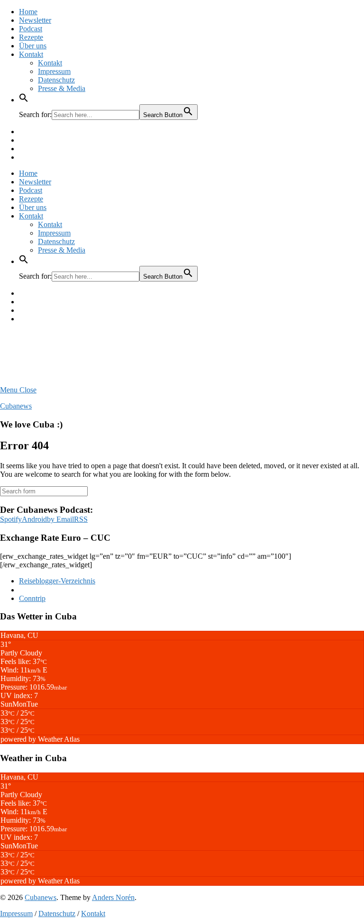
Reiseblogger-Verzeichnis (57, 581)
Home (28, 12)
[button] (23, 100)
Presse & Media (61, 88)
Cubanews (16, 406)
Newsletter (35, 20)
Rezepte (31, 37)
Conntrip (32, 598)
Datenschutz (56, 80)
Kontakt (31, 54)
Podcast (30, 29)
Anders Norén (113, 897)
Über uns (32, 46)
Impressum (54, 71)
